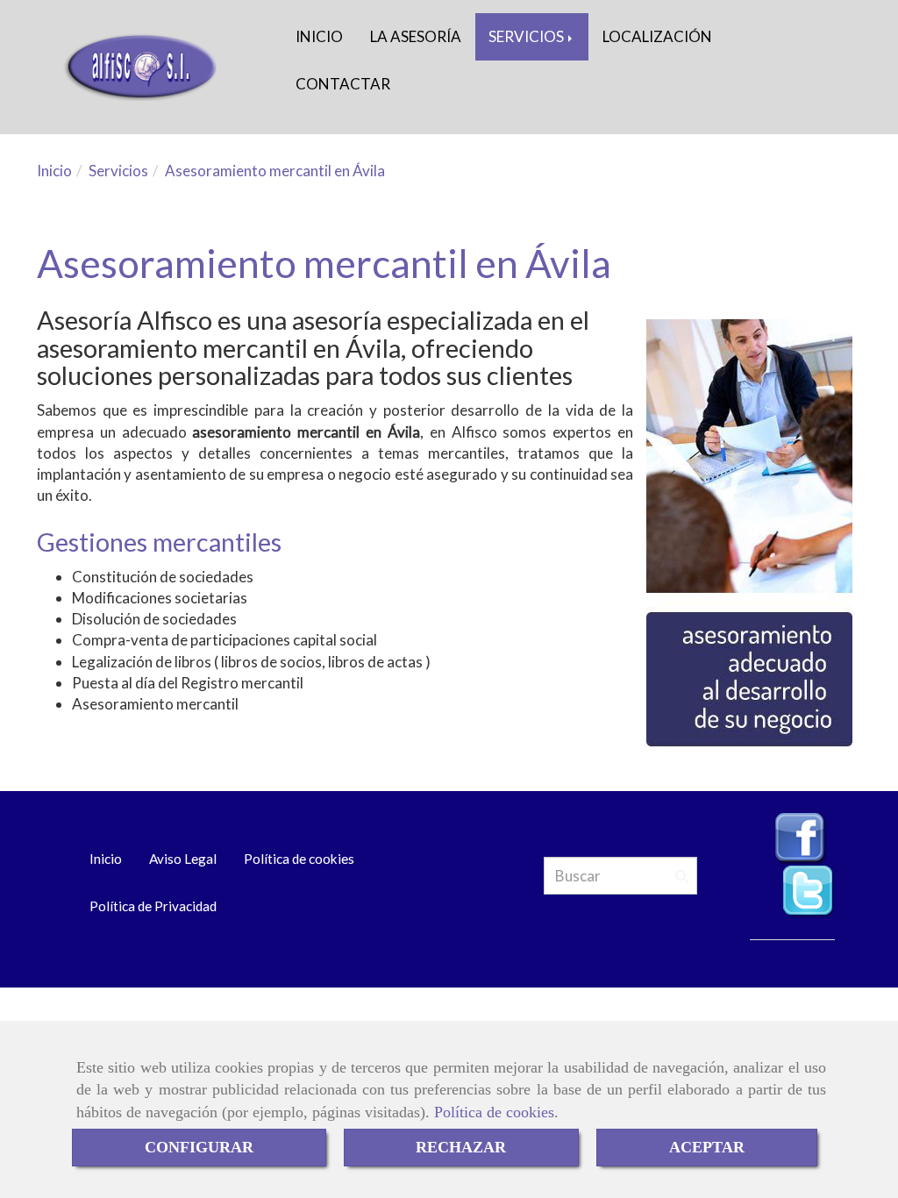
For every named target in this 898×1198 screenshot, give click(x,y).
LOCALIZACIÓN (657, 36)
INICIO (319, 36)
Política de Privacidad (153, 906)
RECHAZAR (461, 1147)
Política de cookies (494, 1112)
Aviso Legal (183, 858)
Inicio (105, 858)
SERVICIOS (527, 36)
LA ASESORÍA (415, 36)
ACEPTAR (707, 1147)
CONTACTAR (343, 84)
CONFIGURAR (199, 1147)
